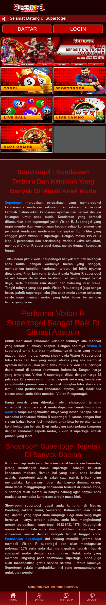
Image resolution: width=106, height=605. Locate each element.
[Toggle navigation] (7, 8)
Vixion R (94, 346)
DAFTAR (27, 29)
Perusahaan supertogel (23, 539)
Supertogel (13, 202)
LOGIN (78, 29)
